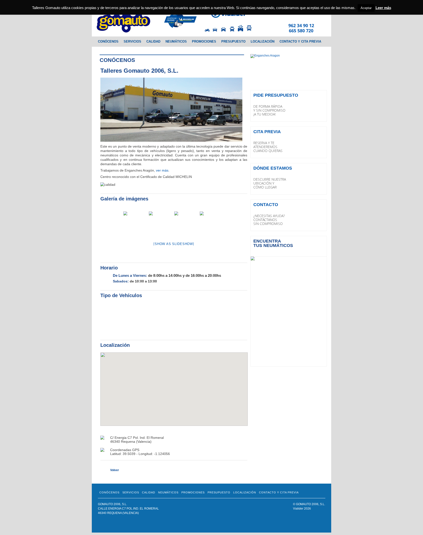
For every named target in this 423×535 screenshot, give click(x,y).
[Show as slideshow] (173, 244)
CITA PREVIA (267, 131)
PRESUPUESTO (233, 41)
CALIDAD (153, 41)
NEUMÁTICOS (176, 41)
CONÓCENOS (108, 41)
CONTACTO (265, 204)
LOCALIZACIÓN (262, 41)
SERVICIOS (132, 41)
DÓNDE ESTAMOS (272, 168)
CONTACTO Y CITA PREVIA (300, 41)
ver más (162, 170)
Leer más (383, 8)
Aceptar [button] (366, 8)
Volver (114, 470)
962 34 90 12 (301, 25)
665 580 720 (301, 31)
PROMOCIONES (204, 41)
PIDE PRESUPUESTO (275, 95)
